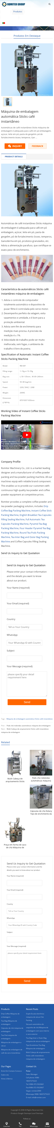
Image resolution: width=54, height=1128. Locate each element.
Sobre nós (32, 11)
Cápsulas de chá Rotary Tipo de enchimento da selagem (41, 812)
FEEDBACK (37, 146)
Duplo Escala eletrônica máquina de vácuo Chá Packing (35, 1017)
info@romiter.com (39, 1097)
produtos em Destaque (27, 35)
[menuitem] (8, 23)
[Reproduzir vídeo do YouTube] (27, 434)
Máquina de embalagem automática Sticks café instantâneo (30, 719)
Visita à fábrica (9, 17)
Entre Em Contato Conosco (34, 17)
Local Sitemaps (37, 1113)
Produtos (17, 11)
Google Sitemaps (24, 1113)
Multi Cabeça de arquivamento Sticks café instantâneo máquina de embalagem (15, 780)
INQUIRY (17, 146)
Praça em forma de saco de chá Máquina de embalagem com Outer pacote (15, 846)
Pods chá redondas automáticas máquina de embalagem (29, 725)
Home (5, 11)
